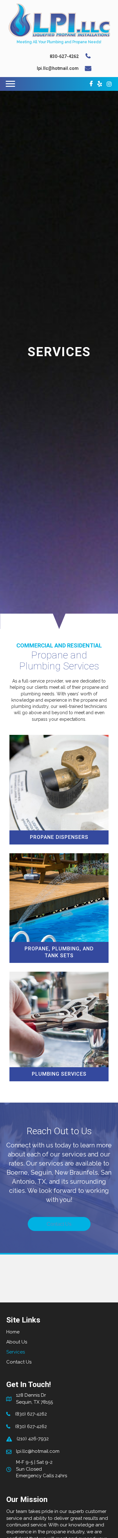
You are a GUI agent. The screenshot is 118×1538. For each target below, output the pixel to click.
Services (15, 1352)
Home (13, 1332)
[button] (59, 1224)
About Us (16, 1342)
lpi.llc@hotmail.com (58, 68)
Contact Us (18, 1362)
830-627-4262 (64, 56)
